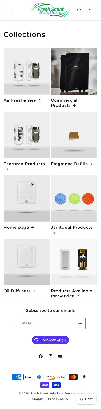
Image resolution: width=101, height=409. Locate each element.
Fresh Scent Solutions (47, 393)
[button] (9, 10)
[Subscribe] (80, 323)
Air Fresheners (20, 100)
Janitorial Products (72, 227)
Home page (16, 227)
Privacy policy (58, 399)
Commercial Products (64, 103)
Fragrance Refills (69, 163)
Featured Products (24, 163)
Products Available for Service (72, 293)
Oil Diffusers (17, 290)
